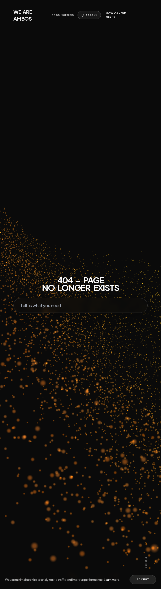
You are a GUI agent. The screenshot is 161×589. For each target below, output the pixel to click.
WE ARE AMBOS (22, 15)
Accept (142, 579)
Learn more (111, 579)
